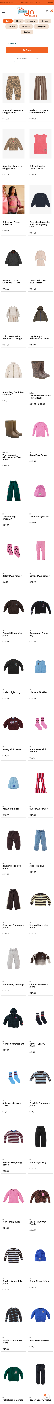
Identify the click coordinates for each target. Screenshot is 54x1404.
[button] (3, 12)
